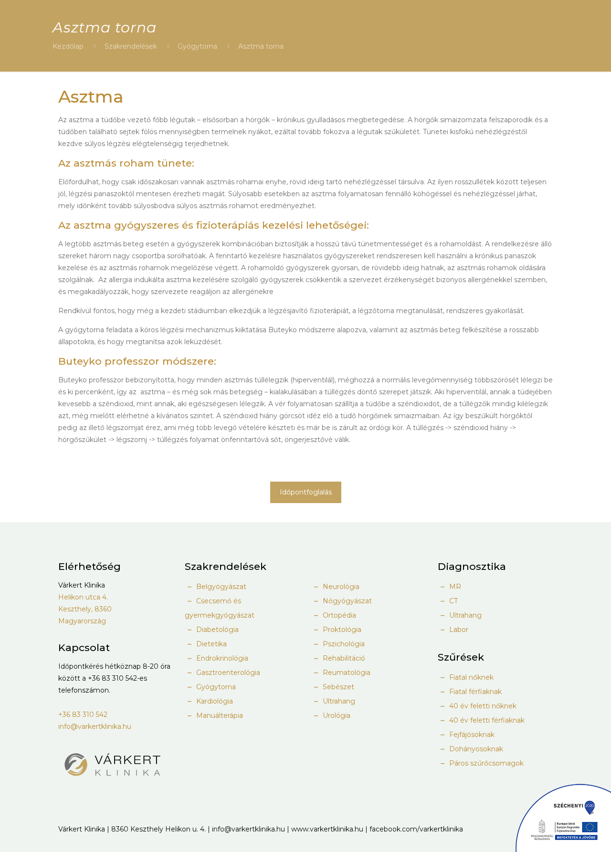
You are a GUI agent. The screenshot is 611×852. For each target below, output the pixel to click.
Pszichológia (343, 644)
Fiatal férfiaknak (474, 691)
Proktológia (341, 629)
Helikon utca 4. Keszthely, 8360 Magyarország (85, 609)
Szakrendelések (131, 46)
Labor (457, 629)
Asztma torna (261, 46)
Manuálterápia (218, 715)
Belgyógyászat (220, 586)
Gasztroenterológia (227, 672)
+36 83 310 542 (82, 714)
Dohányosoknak (475, 749)
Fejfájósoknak (471, 734)
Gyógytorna (197, 46)
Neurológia (340, 586)
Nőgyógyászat (346, 601)
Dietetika (210, 644)
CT (452, 601)
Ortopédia (338, 615)
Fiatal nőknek (470, 677)
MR (454, 586)
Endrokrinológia (221, 658)
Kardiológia (213, 701)
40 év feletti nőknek (481, 706)
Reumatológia (345, 672)
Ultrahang (338, 701)
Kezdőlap (68, 46)
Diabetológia (216, 629)
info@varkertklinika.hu (94, 726)
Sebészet (337, 687)
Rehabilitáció (343, 658)
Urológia (335, 715)
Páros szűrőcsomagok (485, 763)
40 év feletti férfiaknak (486, 720)
